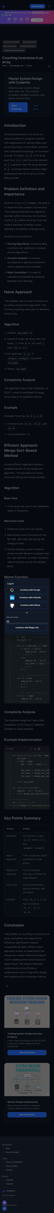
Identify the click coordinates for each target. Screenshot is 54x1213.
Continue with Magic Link (27, 627)
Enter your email (12, 617)
